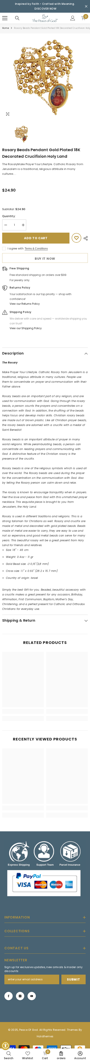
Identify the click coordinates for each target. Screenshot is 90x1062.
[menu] (4, 18)
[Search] (17, 18)
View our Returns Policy (25, 304)
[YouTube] (32, 996)
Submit (73, 979)
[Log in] (72, 18)
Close (86, 6)
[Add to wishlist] (76, 238)
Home (5, 28)
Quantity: (9, 216)
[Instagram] (20, 996)
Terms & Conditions (36, 248)
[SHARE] (84, 238)
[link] (23, 711)
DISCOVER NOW (45, 8)
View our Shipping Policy (26, 328)
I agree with (16, 248)
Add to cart (36, 238)
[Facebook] (8, 996)
